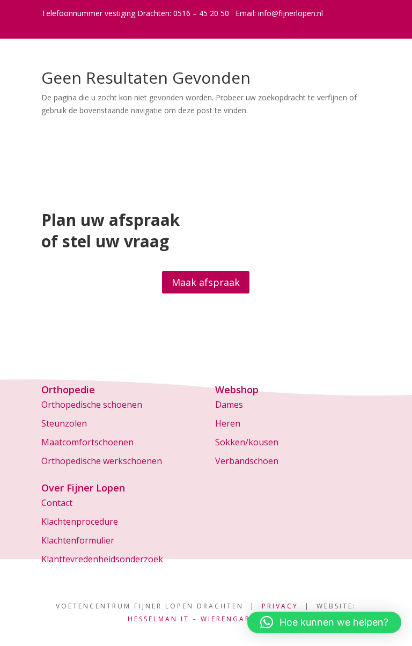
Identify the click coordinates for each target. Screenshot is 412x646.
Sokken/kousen (246, 442)
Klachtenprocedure (79, 521)
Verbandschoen (246, 461)
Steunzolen (64, 423)
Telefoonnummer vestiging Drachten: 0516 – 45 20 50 (135, 13)
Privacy (280, 606)
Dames (229, 404)
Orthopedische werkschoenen (101, 461)
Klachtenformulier (77, 540)
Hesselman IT (158, 618)
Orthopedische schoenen (91, 404)
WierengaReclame (242, 618)
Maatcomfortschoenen (87, 442)
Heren (227, 423)
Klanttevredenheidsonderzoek (102, 559)
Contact (56, 503)
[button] (324, 622)
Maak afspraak (206, 282)
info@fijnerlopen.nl (290, 13)
